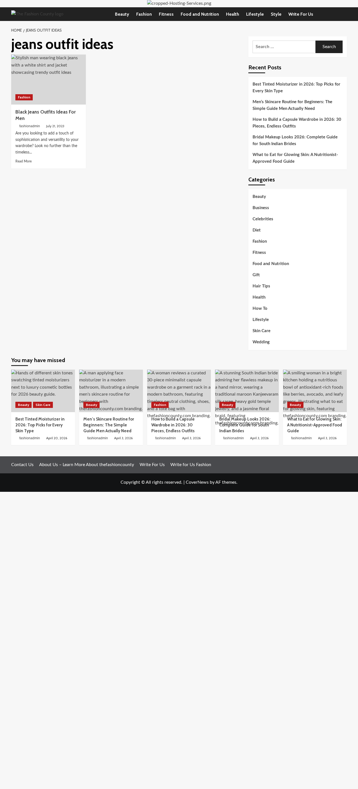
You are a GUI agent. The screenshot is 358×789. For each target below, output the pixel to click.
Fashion (144, 14)
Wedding (261, 342)
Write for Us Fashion (190, 464)
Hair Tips (261, 286)
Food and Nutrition (200, 14)
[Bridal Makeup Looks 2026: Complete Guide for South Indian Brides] (247, 391)
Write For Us (300, 14)
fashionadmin (29, 126)
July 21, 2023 (55, 126)
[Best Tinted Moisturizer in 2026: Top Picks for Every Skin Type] (43, 391)
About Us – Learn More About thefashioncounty (86, 464)
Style (276, 14)
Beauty (122, 14)
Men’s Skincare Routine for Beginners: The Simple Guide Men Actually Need (292, 105)
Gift (256, 275)
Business (261, 208)
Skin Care (261, 331)
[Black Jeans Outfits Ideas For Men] (48, 79)
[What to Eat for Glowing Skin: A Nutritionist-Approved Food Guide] (315, 391)
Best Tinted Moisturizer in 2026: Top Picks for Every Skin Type (296, 87)
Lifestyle (255, 14)
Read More (23, 161)
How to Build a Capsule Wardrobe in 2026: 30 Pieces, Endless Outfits (297, 122)
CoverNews (197, 482)
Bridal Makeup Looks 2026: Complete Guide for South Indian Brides (295, 140)
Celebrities (263, 219)
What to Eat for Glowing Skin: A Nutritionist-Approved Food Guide (295, 158)
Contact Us (22, 464)
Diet (257, 230)
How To (260, 308)
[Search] (343, 14)
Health (232, 14)
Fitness (166, 14)
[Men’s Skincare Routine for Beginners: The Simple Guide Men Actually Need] (111, 391)
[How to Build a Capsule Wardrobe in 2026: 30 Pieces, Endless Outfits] (179, 391)
